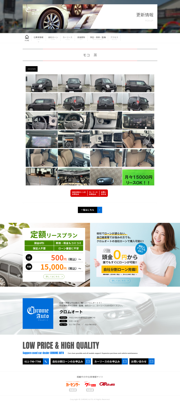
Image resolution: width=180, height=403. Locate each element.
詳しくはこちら (53, 276)
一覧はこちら (87, 209)
